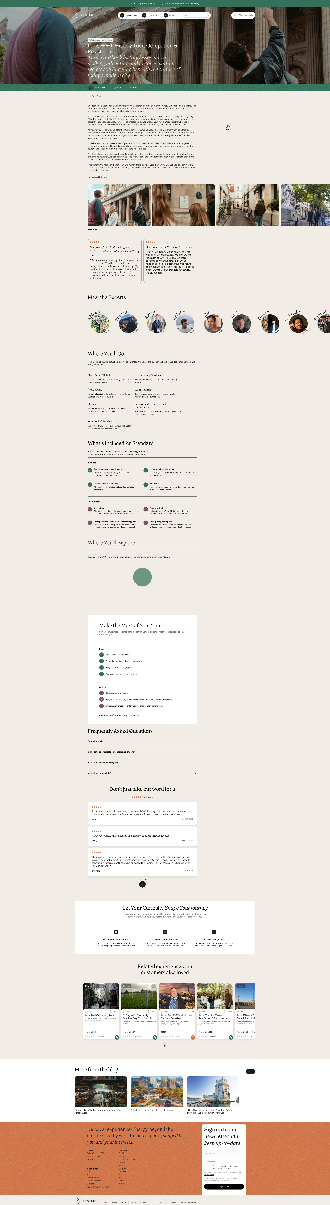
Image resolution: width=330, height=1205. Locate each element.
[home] (86, 17)
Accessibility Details (99, 177)
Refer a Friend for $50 (95, 1153)
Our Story (122, 1153)
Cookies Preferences (188, 1202)
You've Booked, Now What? (98, 1187)
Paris (110, 40)
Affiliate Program (93, 1156)
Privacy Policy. (209, 1175)
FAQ (88, 1174)
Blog (88, 1171)
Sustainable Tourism (127, 1159)
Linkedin (122, 1180)
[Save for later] (115, 986)
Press (121, 1165)
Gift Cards (91, 1159)
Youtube (122, 1184)
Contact (90, 1184)
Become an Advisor (94, 1180)
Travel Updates (93, 1177)
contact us (134, 715)
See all (250, 1071)
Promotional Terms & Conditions (163, 1202)
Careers (122, 1162)
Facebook (122, 1171)
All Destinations (94, 40)
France (104, 40)
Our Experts (123, 1156)
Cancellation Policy (138, 1202)
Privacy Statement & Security (114, 1202)
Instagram (123, 1177)
